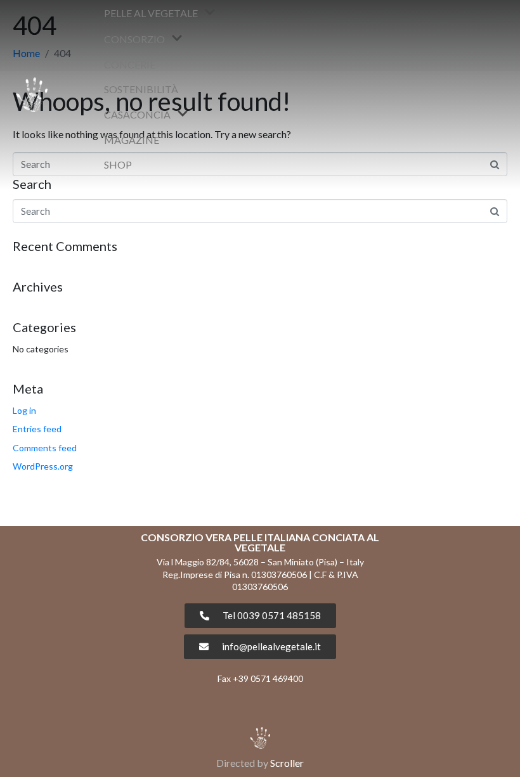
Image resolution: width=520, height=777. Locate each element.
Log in (24, 410)
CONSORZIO (134, 39)
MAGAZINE (131, 140)
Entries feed (37, 428)
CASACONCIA (137, 114)
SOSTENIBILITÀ (141, 89)
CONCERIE (129, 64)
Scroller (287, 763)
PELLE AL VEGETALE (151, 13)
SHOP (118, 164)
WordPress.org (43, 466)
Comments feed (45, 447)
